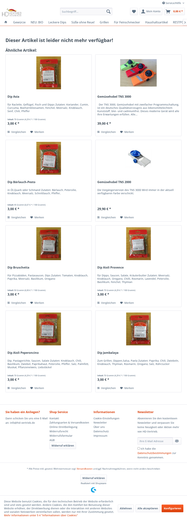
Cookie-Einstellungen (106, 418)
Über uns (99, 427)
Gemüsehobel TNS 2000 (114, 182)
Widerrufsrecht (58, 431)
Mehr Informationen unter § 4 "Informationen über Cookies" (41, 515)
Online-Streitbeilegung (63, 427)
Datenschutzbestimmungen (154, 453)
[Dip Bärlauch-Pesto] (48, 158)
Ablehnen (126, 508)
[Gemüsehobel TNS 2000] (138, 158)
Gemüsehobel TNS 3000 (114, 97)
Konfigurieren (172, 508)
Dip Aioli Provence (110, 267)
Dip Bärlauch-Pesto (21, 182)
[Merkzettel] (134, 11)
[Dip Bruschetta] (48, 243)
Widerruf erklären (62, 445)
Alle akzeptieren (148, 508)
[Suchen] (108, 11)
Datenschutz (101, 431)
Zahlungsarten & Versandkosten (69, 422)
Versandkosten (85, 468)
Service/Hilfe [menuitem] (173, 3)
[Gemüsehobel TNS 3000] (138, 72)
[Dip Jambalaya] (138, 329)
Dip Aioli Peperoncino (23, 353)
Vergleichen (18, 132)
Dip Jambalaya (108, 353)
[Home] (6, 22)
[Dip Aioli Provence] (138, 243)
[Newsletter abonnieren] (177, 441)
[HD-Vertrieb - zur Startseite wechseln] (12, 12)
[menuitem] (86, 11)
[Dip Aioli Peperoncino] (48, 329)
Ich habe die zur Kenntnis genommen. (157, 453)
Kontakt (54, 418)
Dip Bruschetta (18, 267)
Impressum (100, 435)
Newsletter (100, 422)
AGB (52, 440)
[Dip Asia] (48, 72)
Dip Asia (13, 97)
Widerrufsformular (60, 435)
